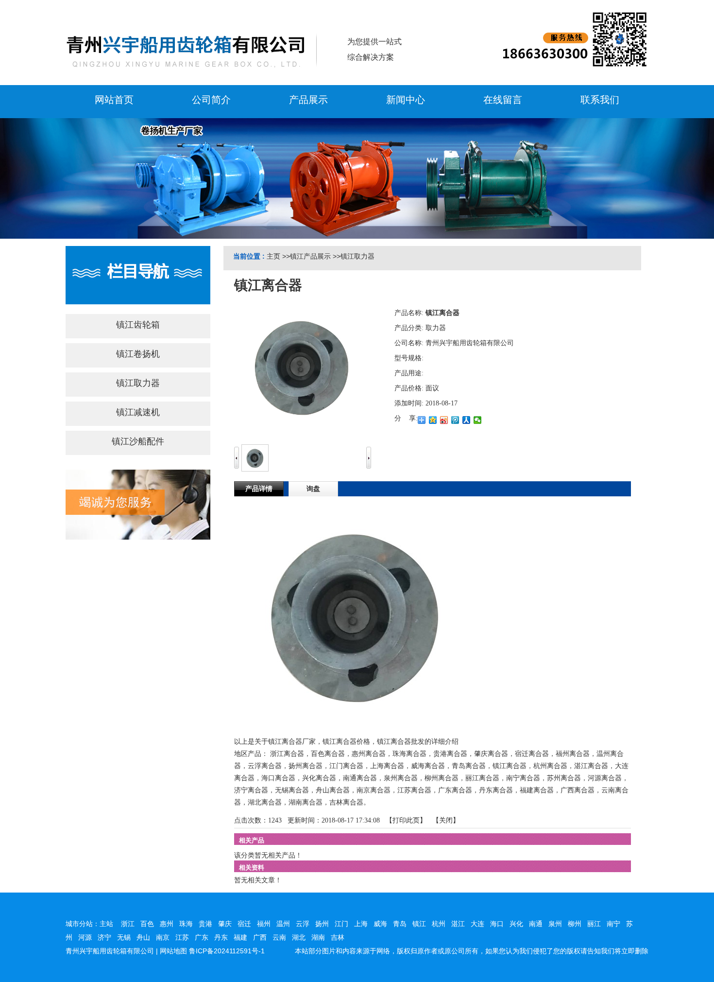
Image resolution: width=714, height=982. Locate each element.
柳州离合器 (442, 778)
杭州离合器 (550, 766)
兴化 (516, 924)
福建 (240, 937)
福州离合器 (573, 753)
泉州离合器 (401, 778)
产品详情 (258, 488)
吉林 (337, 937)
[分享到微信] (478, 420)
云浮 (302, 924)
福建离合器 (537, 790)
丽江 (594, 924)
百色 (147, 924)
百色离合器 (328, 753)
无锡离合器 (292, 790)
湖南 (318, 937)
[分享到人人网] (466, 420)
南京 (163, 937)
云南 (279, 937)
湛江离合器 (591, 766)
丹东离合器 (496, 790)
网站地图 (173, 951)
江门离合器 (346, 766)
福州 (264, 924)
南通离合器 (360, 778)
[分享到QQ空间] (433, 420)
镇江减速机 (138, 412)
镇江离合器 (510, 766)
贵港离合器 (450, 753)
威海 (380, 924)
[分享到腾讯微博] (455, 420)
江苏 (182, 937)
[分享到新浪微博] (444, 420)
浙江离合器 (287, 753)
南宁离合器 (523, 778)
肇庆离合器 (491, 753)
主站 (106, 924)
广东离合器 (455, 790)
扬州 (322, 924)
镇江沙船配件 (138, 441)
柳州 (574, 924)
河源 (85, 937)
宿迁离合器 (532, 753)
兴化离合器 (319, 778)
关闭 (446, 820)
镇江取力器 (357, 256)
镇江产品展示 (310, 256)
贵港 (205, 924)
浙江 (128, 924)
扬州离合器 (306, 766)
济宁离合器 (251, 790)
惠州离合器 (369, 753)
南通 (536, 924)
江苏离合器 (414, 790)
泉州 (555, 924)
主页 (273, 256)
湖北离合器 (265, 802)
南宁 (613, 924)
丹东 (221, 937)
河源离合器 (605, 778)
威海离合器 (428, 766)
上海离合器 (387, 766)
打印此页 (406, 820)
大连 (477, 924)
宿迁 (244, 924)
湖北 (299, 937)
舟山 (143, 937)
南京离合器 (374, 790)
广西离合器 (578, 790)
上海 (361, 924)
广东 (201, 937)
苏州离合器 (564, 778)
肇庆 (225, 924)
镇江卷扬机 (138, 354)
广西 (260, 937)
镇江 (419, 924)
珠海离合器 (409, 753)
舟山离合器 (333, 790)
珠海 (186, 924)
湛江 (458, 924)
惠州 (166, 924)
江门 (341, 924)
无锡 (124, 937)
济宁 (104, 937)
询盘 (313, 488)
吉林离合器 (346, 802)
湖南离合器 (306, 802)
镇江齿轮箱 (138, 325)
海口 (497, 924)
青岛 (400, 924)
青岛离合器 (469, 766)
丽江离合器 (482, 778)
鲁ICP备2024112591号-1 (227, 951)
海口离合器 (278, 778)
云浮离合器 (265, 766)
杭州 (438, 924)
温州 (283, 924)
